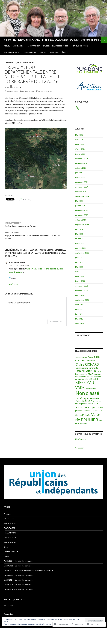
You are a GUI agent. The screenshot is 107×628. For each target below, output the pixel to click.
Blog (6, 547)
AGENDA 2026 (18, 46)
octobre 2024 (80, 191)
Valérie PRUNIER (87, 417)
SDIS (96, 403)
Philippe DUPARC (83, 401)
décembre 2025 (81, 158)
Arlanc (90, 357)
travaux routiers (25, 63)
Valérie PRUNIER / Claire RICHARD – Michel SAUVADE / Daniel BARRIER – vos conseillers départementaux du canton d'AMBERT (52, 39)
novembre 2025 (81, 163)
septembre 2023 (82, 224)
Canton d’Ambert (11, 551)
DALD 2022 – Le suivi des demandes (18, 566)
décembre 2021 (81, 286)
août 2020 (79, 323)
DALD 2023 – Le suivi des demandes (18, 575)
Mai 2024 (79, 201)
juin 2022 (79, 262)
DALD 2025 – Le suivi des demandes (18, 584)
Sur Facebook (82, 335)
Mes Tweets (80, 439)
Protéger (94, 401)
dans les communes (80, 46)
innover (90, 376)
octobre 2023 (80, 220)
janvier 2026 (80, 154)
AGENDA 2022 (10, 518)
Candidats (90, 360)
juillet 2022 (79, 257)
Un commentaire (45, 91)
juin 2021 (79, 314)
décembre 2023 (81, 210)
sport (94, 407)
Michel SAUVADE (27, 91)
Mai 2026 (79, 135)
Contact (43, 52)
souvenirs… (54, 52)
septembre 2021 (82, 300)
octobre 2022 (80, 248)
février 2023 (80, 239)
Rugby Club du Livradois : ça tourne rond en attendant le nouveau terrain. (33, 235)
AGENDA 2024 (10, 528)
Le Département (34, 46)
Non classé (87, 393)
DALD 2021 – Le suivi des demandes (18, 561)
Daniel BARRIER (86, 371)
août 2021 (79, 305)
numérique (82, 398)
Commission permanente (87, 368)
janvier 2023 (80, 243)
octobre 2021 (80, 295)
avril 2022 (79, 272)
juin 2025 (79, 173)
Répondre (15, 284)
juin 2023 (79, 229)
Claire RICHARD (87, 364)
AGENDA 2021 (11, 533)
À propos (65, 52)
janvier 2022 (80, 281)
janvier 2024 (80, 206)
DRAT (90, 374)
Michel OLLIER (91, 379)
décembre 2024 (81, 182)
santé (90, 403)
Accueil (7, 46)
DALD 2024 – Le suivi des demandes (18, 580)
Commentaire (56, 322)
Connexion (79, 448)
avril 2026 (79, 140)
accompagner (81, 357)
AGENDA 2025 (10, 537)
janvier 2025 (80, 177)
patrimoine (94, 398)
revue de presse (30, 52)
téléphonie (85, 415)
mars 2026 (79, 144)
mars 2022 (79, 276)
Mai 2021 (79, 319)
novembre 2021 (81, 290)
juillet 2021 (79, 309)
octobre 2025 (80, 168)
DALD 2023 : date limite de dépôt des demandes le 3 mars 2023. (30, 570)
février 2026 (80, 149)
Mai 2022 (79, 267)
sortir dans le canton (12, 52)
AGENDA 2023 (10, 523)
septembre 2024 (82, 196)
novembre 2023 (81, 215)
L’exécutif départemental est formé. (20, 224)
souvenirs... (83, 407)
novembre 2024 (81, 187)
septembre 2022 (82, 253)
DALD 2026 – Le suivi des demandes (55, 46)
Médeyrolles (10, 63)
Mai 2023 (79, 234)
